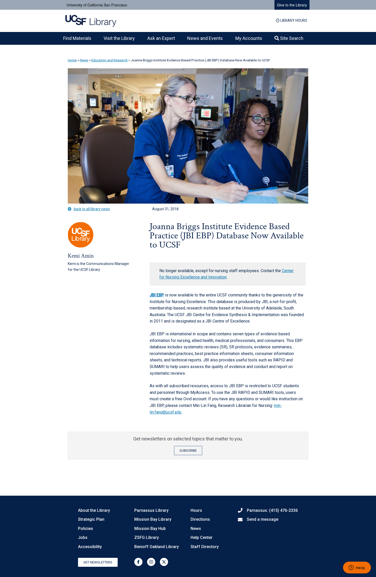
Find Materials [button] (77, 38)
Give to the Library (292, 4)
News (84, 60)
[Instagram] (151, 562)
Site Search (291, 38)
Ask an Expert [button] (161, 38)
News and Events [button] (205, 38)
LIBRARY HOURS (293, 20)
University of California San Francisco (97, 4)
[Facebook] (138, 562)
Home (72, 60)
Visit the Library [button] (119, 38)
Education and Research (109, 60)
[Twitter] (164, 562)
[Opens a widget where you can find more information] (357, 568)
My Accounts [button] (248, 38)
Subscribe (188, 450)
